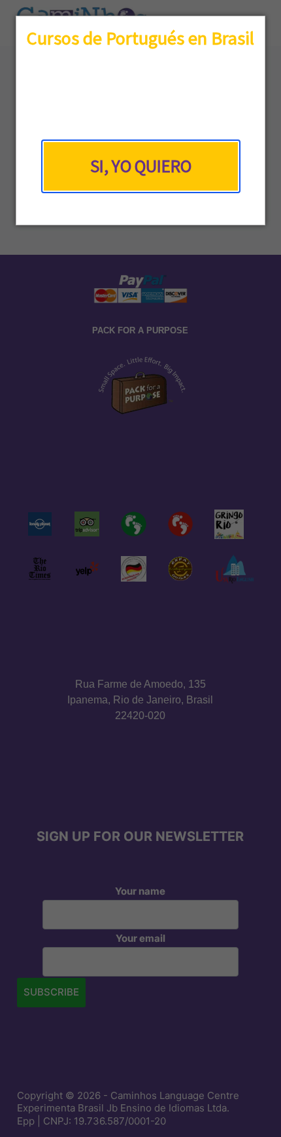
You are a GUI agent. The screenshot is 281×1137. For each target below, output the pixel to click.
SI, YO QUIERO (140, 166)
